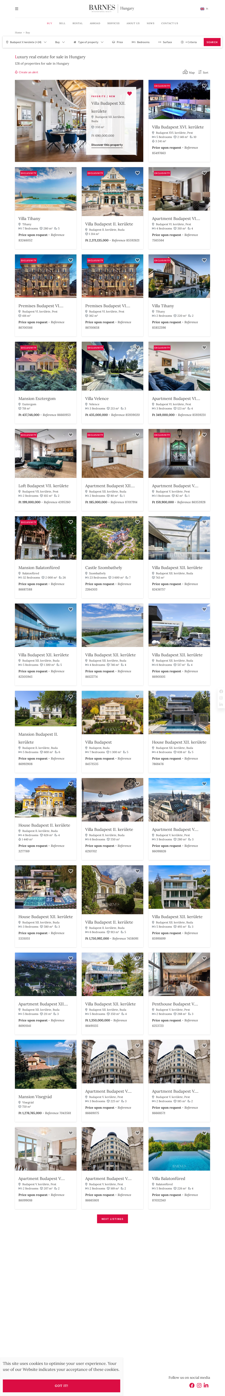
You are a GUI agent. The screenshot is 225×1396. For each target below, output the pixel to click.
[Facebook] (192, 1386)
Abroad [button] (95, 23)
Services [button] (113, 23)
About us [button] (133, 23)
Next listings (113, 1219)
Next (206, 105)
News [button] (150, 23)
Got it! (61, 1386)
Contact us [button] (169, 23)
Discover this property (107, 145)
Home (18, 32)
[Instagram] (199, 1386)
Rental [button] (78, 23)
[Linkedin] (206, 1386)
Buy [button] (49, 23)
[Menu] (18, 9)
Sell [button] (62, 23)
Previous (152, 105)
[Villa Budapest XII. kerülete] (79, 121)
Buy (28, 32)
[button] (204, 8)
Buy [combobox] (57, 42)
